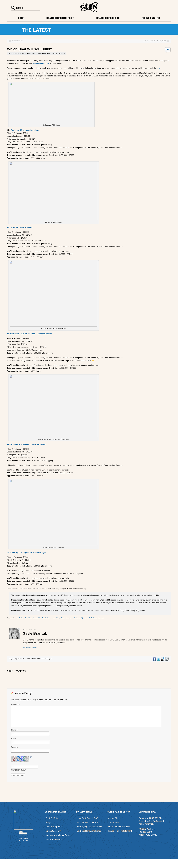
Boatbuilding (56, 618)
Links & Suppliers (53, 826)
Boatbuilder (37, 618)
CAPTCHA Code (18, 770)
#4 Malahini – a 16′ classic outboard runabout (26, 444)
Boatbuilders (46, 618)
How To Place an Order (119, 826)
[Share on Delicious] (162, 660)
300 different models (41, 63)
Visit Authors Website (30, 647)
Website (14, 747)
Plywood (101, 618)
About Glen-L (114, 818)
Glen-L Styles (32, 53)
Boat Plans (28, 618)
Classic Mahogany (67, 618)
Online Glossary (53, 830)
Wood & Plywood (53, 839)
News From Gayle (44, 53)
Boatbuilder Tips (17, 41)
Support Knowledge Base (57, 835)
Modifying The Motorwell (89, 826)
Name (14, 730)
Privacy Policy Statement (120, 830)
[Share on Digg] (167, 660)
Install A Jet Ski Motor (87, 822)
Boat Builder (20, 618)
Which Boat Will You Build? (29, 48)
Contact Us (113, 822)
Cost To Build (51, 818)
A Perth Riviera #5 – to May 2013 (155, 41)
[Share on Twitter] (158, 660)
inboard (87, 618)
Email (14, 738)
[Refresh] (31, 757)
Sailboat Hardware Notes (89, 830)
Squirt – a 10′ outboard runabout (25, 130)
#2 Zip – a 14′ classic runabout (20, 227)
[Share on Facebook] (154, 660)
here (158, 68)
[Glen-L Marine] (89, 7)
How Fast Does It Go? (87, 818)
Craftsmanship (78, 618)
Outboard (94, 618)
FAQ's (48, 822)
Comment (16, 704)
